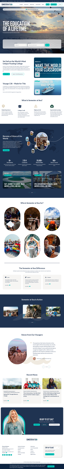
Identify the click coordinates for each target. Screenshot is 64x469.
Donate (60, 4)
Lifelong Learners (10, 1)
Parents (15, 1)
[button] (29, 192)
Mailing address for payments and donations (7, 452)
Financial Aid (38, 4)
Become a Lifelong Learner (54, 424)
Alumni (18, 1)
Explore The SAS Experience (18, 74)
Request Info (54, 4)
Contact (61, 1)
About (43, 4)
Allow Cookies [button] (50, 466)
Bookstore (32, 452)
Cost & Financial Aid (34, 447)
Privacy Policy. (20, 467)
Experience (26, 4)
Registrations (33, 454)
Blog (54, 1)
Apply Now (44, 424)
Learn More (12, 221)
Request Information (49, 454)
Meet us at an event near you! (32, 9)
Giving (52, 1)
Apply (48, 4)
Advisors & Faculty (22, 1)
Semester (29, 43)
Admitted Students (4, 1)
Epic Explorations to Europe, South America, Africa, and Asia (15, 185)
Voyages (21, 4)
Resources (57, 1)
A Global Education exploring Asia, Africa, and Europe (45, 185)
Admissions (32, 4)
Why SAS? (6, 74)
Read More (5, 400)
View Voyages (6, 150)
